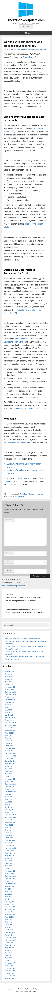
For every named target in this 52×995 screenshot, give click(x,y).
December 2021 (10, 815)
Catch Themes (32, 991)
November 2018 (10, 909)
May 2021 (8, 832)
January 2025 (9, 720)
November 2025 (10, 694)
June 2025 (8, 707)
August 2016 (9, 978)
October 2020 (9, 850)
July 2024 (8, 735)
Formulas (34, 338)
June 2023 (8, 769)
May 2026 (8, 679)
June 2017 (8, 953)
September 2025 (10, 699)
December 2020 (10, 845)
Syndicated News (28, 49)
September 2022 (10, 791)
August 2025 (9, 702)
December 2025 (10, 692)
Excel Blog (22, 478)
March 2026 (9, 684)
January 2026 (9, 689)
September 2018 (10, 914)
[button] (26, 242)
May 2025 (8, 710)
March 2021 (9, 837)
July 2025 (8, 705)
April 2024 (8, 743)
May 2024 (8, 740)
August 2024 (9, 733)
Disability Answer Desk (17, 442)
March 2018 (9, 930)
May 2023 (8, 771)
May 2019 (8, 894)
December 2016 (10, 968)
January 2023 (9, 781)
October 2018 (9, 912)
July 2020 (8, 858)
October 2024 (9, 728)
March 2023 (9, 776)
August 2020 (9, 855)
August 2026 (9, 671)
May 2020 (8, 863)
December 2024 (10, 723)
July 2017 (8, 950)
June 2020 (8, 861)
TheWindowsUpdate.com (26, 20)
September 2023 (10, 761)
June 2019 (8, 891)
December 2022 (10, 784)
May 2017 (8, 955)
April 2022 (8, 804)
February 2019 (10, 901)
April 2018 (8, 927)
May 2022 (8, 802)
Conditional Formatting (13, 341)
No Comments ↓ (42, 49)
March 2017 (9, 960)
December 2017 (10, 937)
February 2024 (10, 748)
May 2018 (8, 924)
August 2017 (9, 947)
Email (7, 562)
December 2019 (10, 876)
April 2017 (8, 958)
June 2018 (8, 922)
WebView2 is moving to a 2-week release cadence (22, 638)
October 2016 (9, 973)
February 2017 (10, 963)
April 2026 (8, 682)
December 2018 (10, 907)
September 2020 (10, 853)
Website (8, 570)
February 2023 (10, 779)
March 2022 (9, 807)
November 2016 (10, 971)
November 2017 (10, 940)
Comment (9, 520)
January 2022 (9, 812)
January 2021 (9, 843)
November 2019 (10, 878)
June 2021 (8, 830)
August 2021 (9, 825)
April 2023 (8, 774)
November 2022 (10, 786)
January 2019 (9, 904)
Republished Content (27, 494)
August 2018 (9, 917)
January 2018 (9, 935)
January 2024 (9, 751)
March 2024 (9, 745)
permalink (21, 496)
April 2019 (8, 896)
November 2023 (10, 756)
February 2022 (10, 809)
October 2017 (9, 942)
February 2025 (10, 717)
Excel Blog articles (31, 57)
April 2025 (8, 712)
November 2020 (10, 848)
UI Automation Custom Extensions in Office (27, 408)
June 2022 (8, 799)
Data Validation (22, 338)
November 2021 (10, 817)
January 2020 (9, 873)
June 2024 (8, 738)
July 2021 (8, 827)
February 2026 (10, 687)
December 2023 (10, 753)
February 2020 (10, 871)
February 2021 (10, 840)
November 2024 (10, 725)
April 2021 (8, 835)
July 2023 (8, 766)
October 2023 (9, 758)
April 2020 (8, 866)
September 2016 (10, 976)
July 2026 (8, 674)
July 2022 (8, 797)
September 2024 (10, 730)
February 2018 (10, 932)
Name (7, 553)
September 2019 (10, 883)
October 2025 (9, 697)
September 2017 (10, 945)
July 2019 (8, 889)
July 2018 (8, 919)
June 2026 (8, 676)
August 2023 (9, 763)
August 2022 (9, 794)
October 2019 (9, 881)
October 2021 (9, 820)
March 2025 (9, 715)
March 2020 (9, 868)
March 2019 (9, 899)
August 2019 (9, 886)
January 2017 (9, 965)
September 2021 (10, 822)
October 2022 (9, 789)
